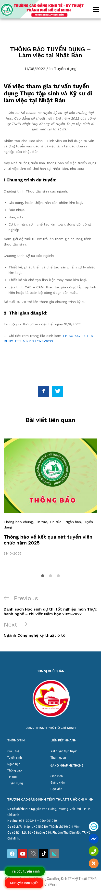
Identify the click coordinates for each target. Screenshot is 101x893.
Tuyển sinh (14, 757)
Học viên (56, 789)
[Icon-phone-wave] (33, 853)
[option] (50, 497)
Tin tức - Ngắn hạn (65, 522)
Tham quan (58, 757)
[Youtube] (22, 853)
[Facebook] (12, 853)
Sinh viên (56, 776)
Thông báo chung (18, 522)
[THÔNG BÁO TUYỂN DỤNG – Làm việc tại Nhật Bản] (43, 391)
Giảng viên (57, 782)
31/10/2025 (12, 553)
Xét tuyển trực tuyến (63, 751)
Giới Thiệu (14, 751)
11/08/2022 (35, 68)
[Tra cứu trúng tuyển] (25, 871)
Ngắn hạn (13, 764)
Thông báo (14, 770)
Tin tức (41, 522)
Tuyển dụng (65, 68)
